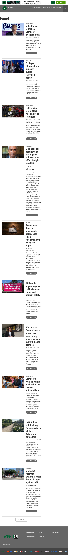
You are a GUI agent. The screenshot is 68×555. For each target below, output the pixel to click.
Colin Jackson (29, 37)
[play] (4, 8)
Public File (41, 536)
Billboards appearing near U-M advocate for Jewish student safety (33, 289)
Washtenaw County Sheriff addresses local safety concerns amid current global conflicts (33, 336)
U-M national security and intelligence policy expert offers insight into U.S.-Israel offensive (32, 158)
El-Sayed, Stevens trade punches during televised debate (32, 70)
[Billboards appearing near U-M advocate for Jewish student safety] (13, 286)
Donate (61, 2)
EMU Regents (56, 532)
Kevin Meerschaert (30, 440)
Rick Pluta (28, 393)
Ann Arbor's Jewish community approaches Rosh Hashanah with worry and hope (33, 235)
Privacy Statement (30, 536)
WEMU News (29, 146)
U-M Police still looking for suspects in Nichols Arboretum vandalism (33, 429)
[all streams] (65, 8)
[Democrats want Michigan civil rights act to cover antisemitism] (13, 382)
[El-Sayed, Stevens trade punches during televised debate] (13, 66)
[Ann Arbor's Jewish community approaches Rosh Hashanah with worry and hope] (13, 228)
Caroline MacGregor (30, 172)
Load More (21, 520)
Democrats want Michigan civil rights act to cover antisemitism (33, 384)
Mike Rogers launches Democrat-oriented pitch (33, 30)
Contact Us (41, 532)
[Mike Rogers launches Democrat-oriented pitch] (13, 29)
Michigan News (29, 23)
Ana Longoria (29, 248)
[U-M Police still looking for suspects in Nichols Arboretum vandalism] (13, 425)
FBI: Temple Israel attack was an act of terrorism (32, 112)
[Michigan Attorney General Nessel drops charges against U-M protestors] (13, 474)
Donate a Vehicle (29, 532)
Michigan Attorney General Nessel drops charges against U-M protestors (33, 478)
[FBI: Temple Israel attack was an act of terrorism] (13, 111)
